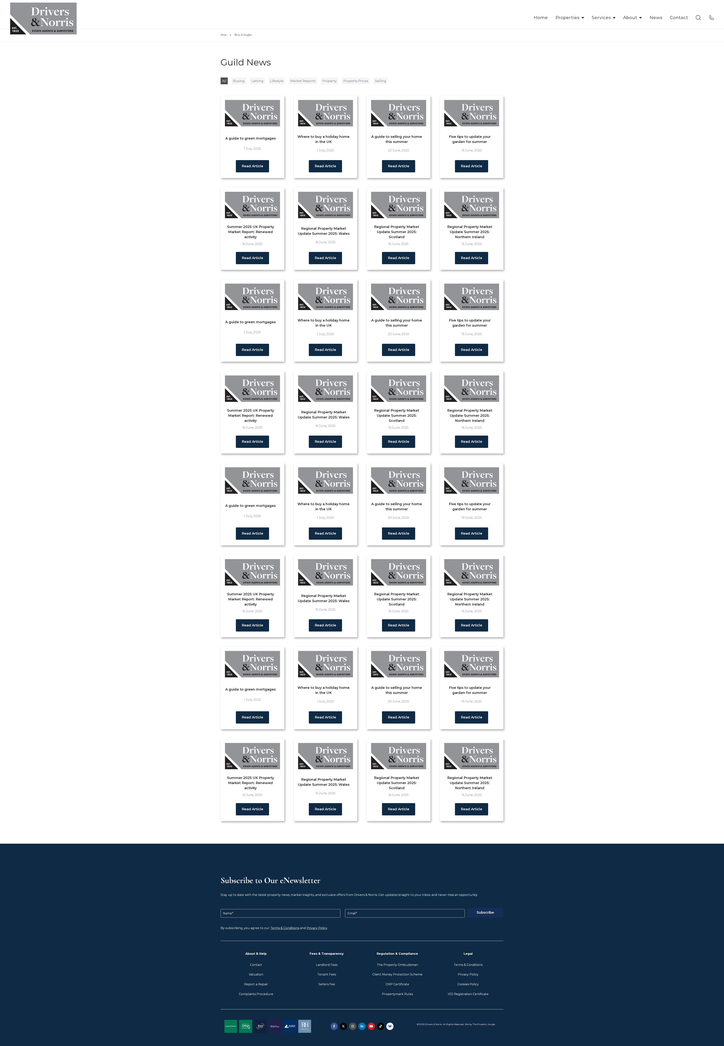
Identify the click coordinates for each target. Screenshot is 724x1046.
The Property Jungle (484, 1024)
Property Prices (355, 81)
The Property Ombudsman (397, 965)
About (630, 17)
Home (541, 17)
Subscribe (485, 912)
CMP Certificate (397, 984)
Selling (380, 81)
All (224, 81)
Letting (257, 81)
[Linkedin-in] (362, 1026)
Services (601, 17)
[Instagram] (352, 1026)
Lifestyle (277, 81)
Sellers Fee (326, 984)
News (656, 17)
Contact (679, 17)
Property (329, 81)
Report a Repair (256, 984)
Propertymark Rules (397, 994)
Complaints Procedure (256, 994)
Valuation (256, 974)
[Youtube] (371, 1026)
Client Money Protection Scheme (397, 974)
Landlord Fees (326, 965)
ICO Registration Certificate (468, 994)
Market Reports (303, 81)
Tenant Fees (326, 974)
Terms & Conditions (284, 928)
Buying (239, 81)
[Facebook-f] (334, 1026)
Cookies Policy (468, 984)
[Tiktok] (380, 1026)
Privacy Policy (317, 928)
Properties (567, 17)
